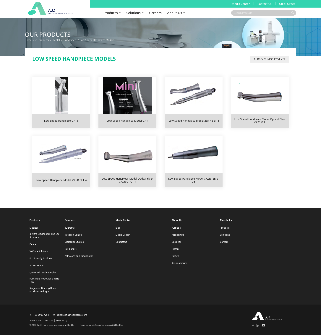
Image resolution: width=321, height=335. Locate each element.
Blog (118, 227)
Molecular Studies (74, 241)
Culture (175, 256)
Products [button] (111, 13)
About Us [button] (174, 13)
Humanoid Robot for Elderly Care (44, 280)
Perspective (178, 234)
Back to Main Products (271, 59)
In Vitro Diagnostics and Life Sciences (44, 235)
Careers (155, 13)
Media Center (241, 3)
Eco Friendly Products (41, 258)
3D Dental (70, 227)
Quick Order (287, 3)
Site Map (49, 320)
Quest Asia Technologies (43, 272)
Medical (34, 227)
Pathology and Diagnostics (79, 256)
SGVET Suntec (37, 265)
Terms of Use (35, 320)
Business (176, 241)
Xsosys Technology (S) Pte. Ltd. (109, 324)
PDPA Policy (61, 320)
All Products (42, 40)
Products (225, 227)
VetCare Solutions (39, 251)
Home (28, 40)
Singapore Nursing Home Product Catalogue (43, 290)
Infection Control (73, 234)
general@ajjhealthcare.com (71, 314)
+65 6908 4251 (41, 314)
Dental (33, 244)
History (175, 249)
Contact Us (264, 3)
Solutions (133, 13)
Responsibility (179, 263)
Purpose (176, 227)
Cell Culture (71, 249)
